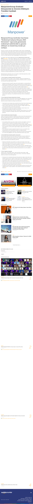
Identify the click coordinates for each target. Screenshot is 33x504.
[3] (28, 104)
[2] (27, 86)
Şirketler (30, 497)
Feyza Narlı (6, 58)
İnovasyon (7, 190)
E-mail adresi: (3, 250)
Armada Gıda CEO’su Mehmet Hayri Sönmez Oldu (27, 192)
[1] (30, 84)
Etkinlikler (22, 500)
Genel (3, 171)
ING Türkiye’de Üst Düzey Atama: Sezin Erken (22, 207)
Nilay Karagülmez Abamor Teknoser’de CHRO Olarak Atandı (22, 237)
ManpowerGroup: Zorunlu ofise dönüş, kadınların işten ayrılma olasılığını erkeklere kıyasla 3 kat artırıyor (22, 218)
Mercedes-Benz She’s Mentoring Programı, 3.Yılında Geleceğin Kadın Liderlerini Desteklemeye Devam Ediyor (21, 228)
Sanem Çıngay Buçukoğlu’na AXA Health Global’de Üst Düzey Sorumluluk (10, 199)
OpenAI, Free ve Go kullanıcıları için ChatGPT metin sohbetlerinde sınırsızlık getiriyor (27, 199)
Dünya (31, 499)
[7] (27, 160)
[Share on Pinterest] (11, 16)
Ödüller (23, 499)
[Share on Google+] (9, 16)
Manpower (20, 171)
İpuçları (6, 171)
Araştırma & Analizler (24, 498)
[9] (5, 167)
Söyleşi (18, 500)
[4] (31, 124)
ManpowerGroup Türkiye (25, 171)
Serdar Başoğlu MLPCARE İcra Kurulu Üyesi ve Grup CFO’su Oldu (12, 346)
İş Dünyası (9, 171)
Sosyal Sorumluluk (28, 500)
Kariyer (26, 497)
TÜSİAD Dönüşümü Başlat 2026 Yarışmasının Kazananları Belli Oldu (10, 192)
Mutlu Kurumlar (5, 13)
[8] (20, 164)
